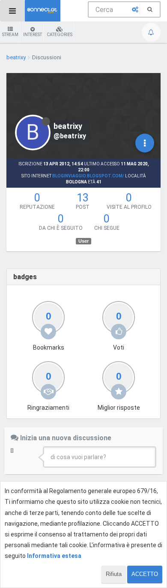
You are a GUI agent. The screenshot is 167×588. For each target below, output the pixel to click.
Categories (59, 34)
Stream (10, 34)
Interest (32, 34)
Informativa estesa (54, 555)
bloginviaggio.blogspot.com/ (88, 176)
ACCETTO (144, 574)
